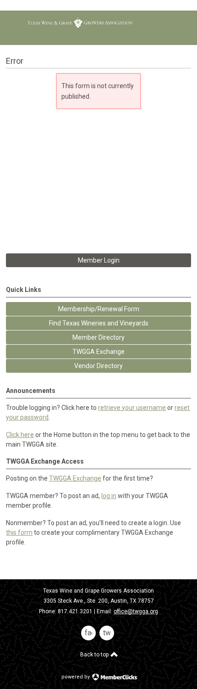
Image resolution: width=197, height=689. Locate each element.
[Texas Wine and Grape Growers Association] (79, 27)
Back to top (95, 654)
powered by (76, 677)
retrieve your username (132, 407)
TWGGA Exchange (75, 478)
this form (19, 532)
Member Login (99, 260)
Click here (20, 434)
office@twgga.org (136, 611)
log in (108, 495)
